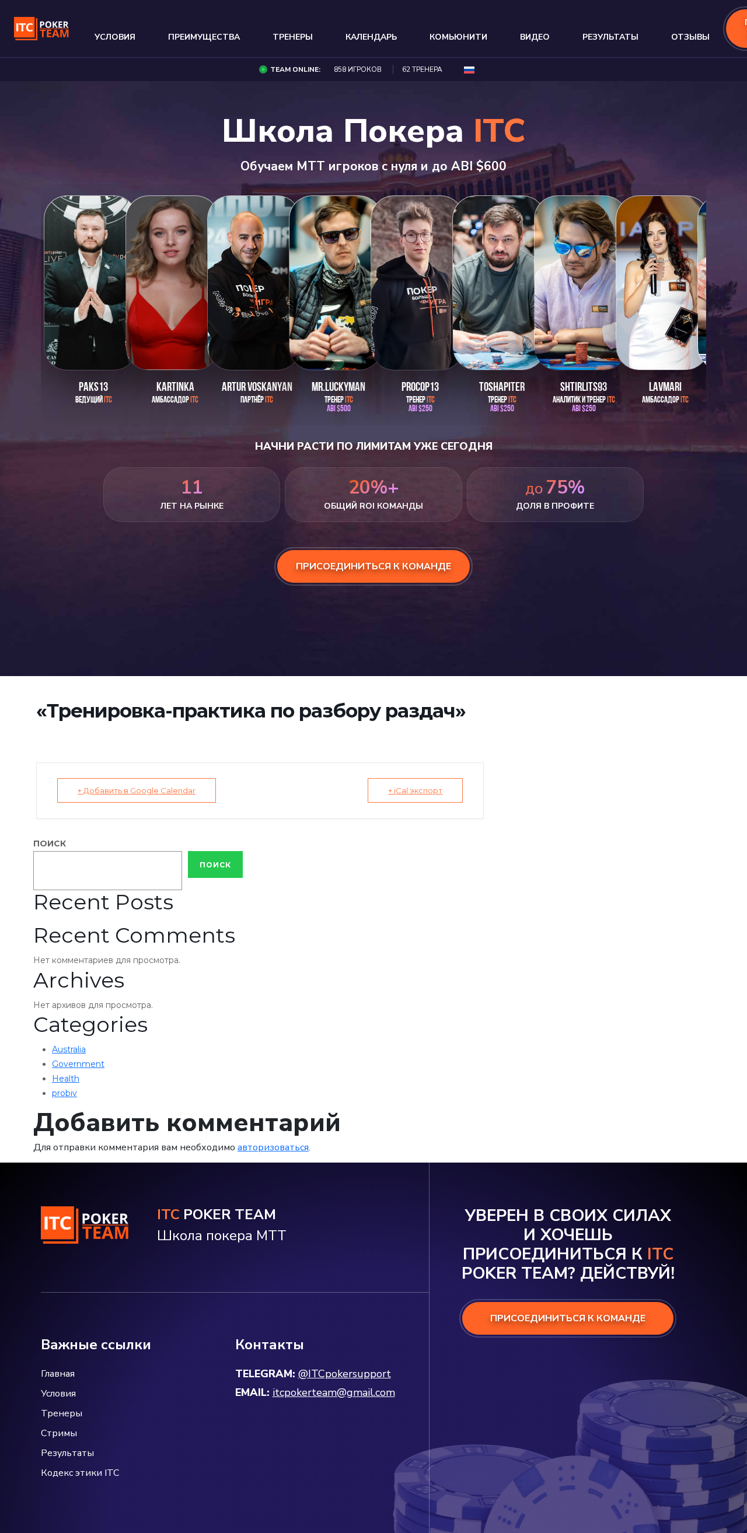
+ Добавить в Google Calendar (137, 790)
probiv (64, 1093)
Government (78, 1064)
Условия (115, 37)
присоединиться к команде (373, 566)
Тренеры (293, 37)
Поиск (49, 843)
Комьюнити (458, 37)
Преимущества (204, 37)
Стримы (59, 1433)
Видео (535, 37)
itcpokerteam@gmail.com (334, 1392)
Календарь (371, 37)
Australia (69, 1049)
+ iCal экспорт (415, 790)
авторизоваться (273, 1147)
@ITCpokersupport (344, 1374)
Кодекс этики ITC (80, 1472)
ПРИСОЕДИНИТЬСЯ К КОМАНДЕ (567, 1318)
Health (65, 1078)
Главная (58, 1373)
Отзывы (690, 37)
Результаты (610, 37)
